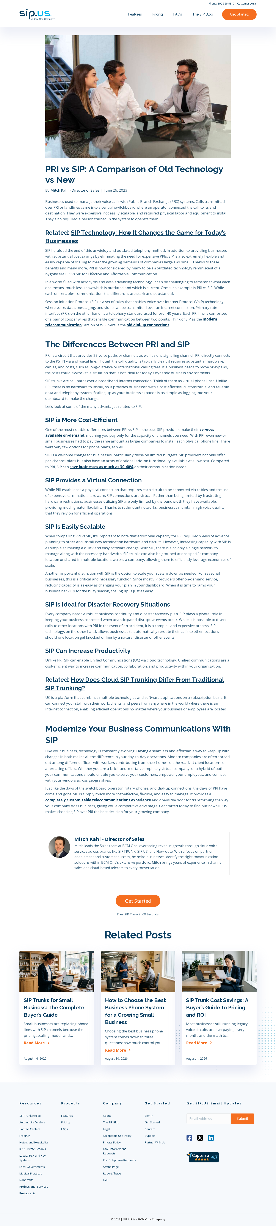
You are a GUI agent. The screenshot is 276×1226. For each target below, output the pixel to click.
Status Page (111, 1167)
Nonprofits (26, 1180)
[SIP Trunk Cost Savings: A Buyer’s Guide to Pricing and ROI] (219, 971)
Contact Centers (29, 1129)
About (107, 1116)
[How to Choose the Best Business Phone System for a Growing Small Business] (138, 971)
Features (135, 14)
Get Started (239, 14)
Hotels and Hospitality (33, 1142)
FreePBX (24, 1136)
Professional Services (33, 1186)
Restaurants (27, 1193)
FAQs (177, 14)
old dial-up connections (148, 324)
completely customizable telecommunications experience (98, 800)
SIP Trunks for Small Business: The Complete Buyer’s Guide (54, 1007)
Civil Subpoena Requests (119, 1160)
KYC (105, 1180)
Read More (37, 1042)
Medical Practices (30, 1173)
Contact (150, 1129)
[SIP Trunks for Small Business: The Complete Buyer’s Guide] (56, 971)
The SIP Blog (202, 14)
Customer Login (247, 3)
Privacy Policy (112, 1142)
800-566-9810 (226, 3)
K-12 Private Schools (32, 1149)
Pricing (157, 14)
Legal (106, 1129)
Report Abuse (112, 1173)
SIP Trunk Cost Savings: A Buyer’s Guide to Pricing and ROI (217, 1007)
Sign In (149, 1116)
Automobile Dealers (32, 1122)
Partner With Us (155, 1142)
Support (150, 1136)
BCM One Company (151, 1219)
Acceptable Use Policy (117, 1136)
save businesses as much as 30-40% (101, 466)
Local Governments (32, 1167)
